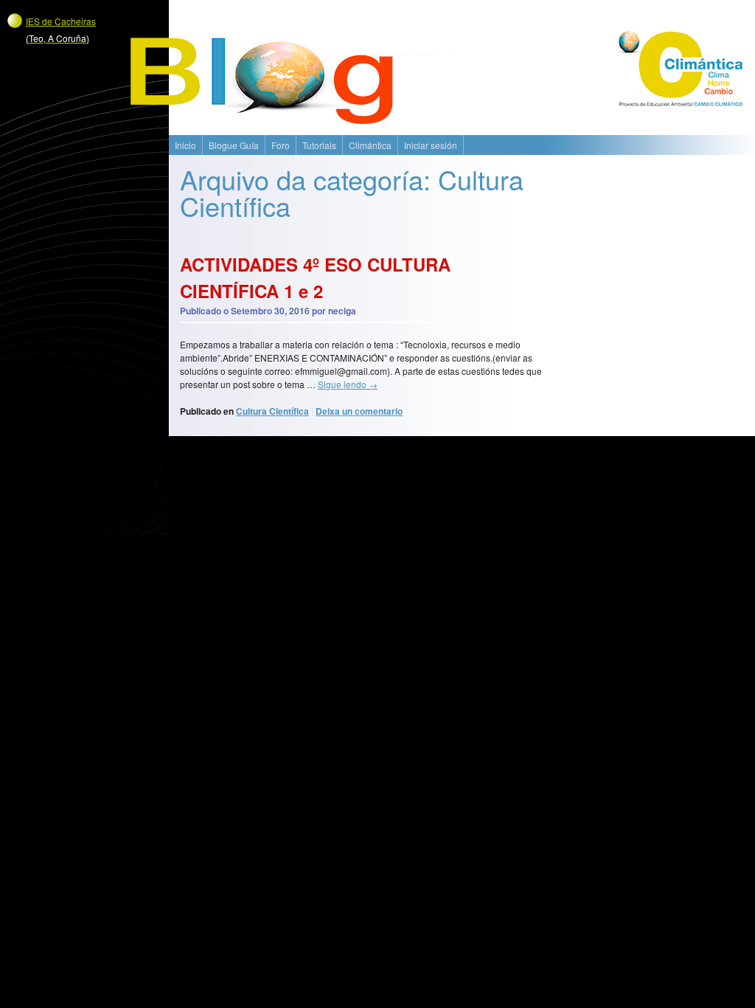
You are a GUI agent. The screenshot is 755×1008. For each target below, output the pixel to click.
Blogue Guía (234, 145)
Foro (280, 145)
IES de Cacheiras (61, 29)
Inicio (185, 145)
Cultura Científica (272, 411)
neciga (342, 310)
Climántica (370, 145)
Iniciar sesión (430, 145)
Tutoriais (319, 145)
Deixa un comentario (359, 411)
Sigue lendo (348, 384)
